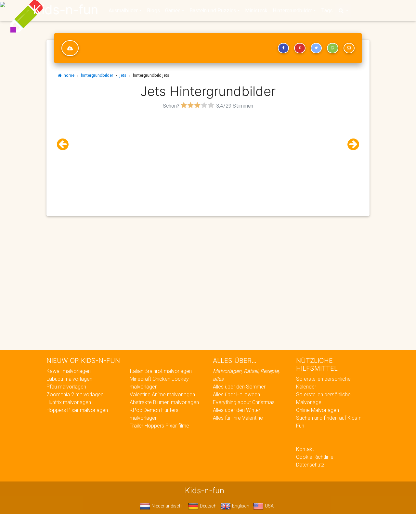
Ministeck (256, 10)
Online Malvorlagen (317, 410)
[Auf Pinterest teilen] (299, 48)
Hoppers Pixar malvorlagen (77, 410)
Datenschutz (310, 464)
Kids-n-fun (65, 10)
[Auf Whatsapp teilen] (332, 48)
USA (269, 506)
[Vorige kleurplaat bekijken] (65, 144)
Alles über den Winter (236, 410)
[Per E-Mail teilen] (349, 48)
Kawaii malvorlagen (68, 371)
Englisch (240, 506)
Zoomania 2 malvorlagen (74, 394)
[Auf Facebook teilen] (283, 48)
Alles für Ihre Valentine (238, 418)
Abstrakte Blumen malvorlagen (164, 402)
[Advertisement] (208, 156)
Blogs (153, 10)
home (68, 75)
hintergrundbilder (97, 75)
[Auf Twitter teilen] (316, 48)
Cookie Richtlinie (314, 457)
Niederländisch (166, 506)
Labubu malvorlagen (69, 379)
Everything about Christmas (244, 402)
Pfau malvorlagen (66, 386)
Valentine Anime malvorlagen (162, 394)
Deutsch (207, 506)
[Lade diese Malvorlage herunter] (70, 48)
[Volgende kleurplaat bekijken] (350, 144)
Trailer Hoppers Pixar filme (159, 425)
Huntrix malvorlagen (68, 402)
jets (123, 75)
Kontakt (305, 449)
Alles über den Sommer (239, 386)
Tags (326, 10)
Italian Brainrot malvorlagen (161, 371)
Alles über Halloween (236, 394)
